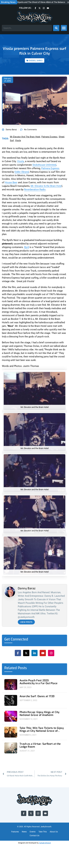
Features (15, 832)
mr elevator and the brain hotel (25, 136)
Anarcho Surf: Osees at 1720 (37, 696)
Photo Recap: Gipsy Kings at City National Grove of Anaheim (40, 714)
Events (32, 832)
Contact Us (34, 835)
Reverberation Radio (35, 189)
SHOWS (32, 60)
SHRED (40, 60)
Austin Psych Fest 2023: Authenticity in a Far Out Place (38, 682)
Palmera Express (50, 168)
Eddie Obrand (22, 171)
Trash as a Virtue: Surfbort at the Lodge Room (40, 745)
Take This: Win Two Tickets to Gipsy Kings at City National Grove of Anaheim (42, 729)
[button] (64, 28)
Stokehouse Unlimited (44, 164)
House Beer (11, 182)
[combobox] (27, 28)
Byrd (26, 247)
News (24, 832)
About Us (54, 832)
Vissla (20, 161)
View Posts (26, 622)
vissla (18, 140)
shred (61, 136)
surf (12, 140)
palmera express (49, 136)
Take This (43, 832)
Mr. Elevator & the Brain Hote (46, 186)
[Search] (56, 28)
